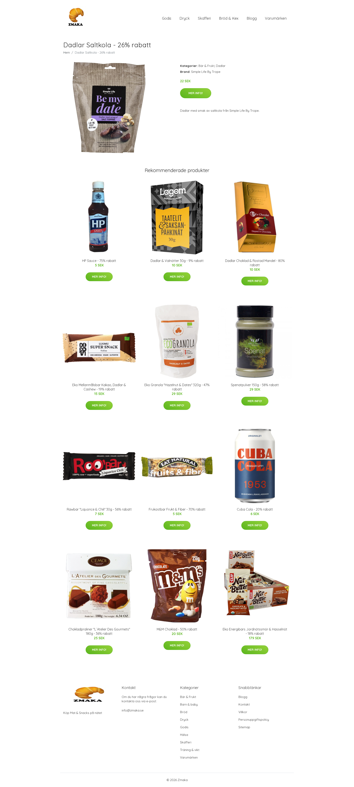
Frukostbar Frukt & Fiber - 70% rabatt (177, 509)
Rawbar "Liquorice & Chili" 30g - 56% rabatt (99, 509)
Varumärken (276, 18)
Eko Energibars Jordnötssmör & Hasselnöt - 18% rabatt (255, 631)
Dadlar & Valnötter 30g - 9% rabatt (177, 261)
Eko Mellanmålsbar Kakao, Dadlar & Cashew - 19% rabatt (99, 387)
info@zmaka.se (133, 710)
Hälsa (184, 735)
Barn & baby (189, 704)
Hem (66, 52)
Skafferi (204, 18)
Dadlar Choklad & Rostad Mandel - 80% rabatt (255, 263)
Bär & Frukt (206, 66)
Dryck (184, 18)
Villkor (242, 712)
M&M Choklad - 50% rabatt (177, 629)
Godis (166, 18)
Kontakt (244, 704)
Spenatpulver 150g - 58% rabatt (255, 385)
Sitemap (244, 727)
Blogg (252, 18)
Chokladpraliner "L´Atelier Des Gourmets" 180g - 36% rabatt (99, 631)
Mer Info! (195, 93)
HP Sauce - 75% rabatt (99, 261)
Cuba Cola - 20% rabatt (255, 509)
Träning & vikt (189, 750)
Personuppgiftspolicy (253, 720)
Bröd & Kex (228, 18)
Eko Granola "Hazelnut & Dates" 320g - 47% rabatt (177, 387)
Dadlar (221, 66)
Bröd (183, 712)
